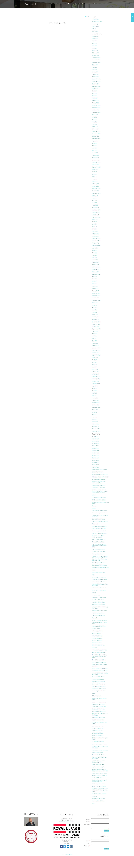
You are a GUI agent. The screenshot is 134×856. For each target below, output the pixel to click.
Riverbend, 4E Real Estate (98, 676)
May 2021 (94, 176)
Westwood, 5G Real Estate (98, 784)
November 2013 (96, 378)
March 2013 (95, 398)
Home (52, 3)
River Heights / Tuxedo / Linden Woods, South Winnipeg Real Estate (99, 656)
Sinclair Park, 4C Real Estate (98, 702)
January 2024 (95, 102)
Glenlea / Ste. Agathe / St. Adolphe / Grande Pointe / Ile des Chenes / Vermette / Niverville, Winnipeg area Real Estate (100, 558)
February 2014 (95, 371)
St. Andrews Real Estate (98, 741)
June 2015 (94, 336)
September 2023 (96, 112)
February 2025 (95, 74)
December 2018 (96, 238)
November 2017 (96, 269)
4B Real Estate (95, 457)
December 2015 (96, 321)
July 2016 (94, 305)
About (83, 3)
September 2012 (96, 407)
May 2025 (94, 67)
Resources (94, 647)
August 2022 (95, 141)
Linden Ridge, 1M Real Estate (99, 577)
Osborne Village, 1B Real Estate (99, 620)
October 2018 (95, 243)
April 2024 (94, 95)
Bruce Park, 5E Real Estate (98, 487)
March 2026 (95, 50)
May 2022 (94, 148)
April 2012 (94, 419)
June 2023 (94, 119)
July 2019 (94, 221)
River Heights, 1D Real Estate (99, 662)
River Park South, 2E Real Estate (100, 668)
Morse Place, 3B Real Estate (99, 590)
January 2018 (95, 264)
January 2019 (95, 236)
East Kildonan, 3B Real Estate (99, 531)
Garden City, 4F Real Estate (98, 551)
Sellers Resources (96, 695)
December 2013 (96, 376)
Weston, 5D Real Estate (98, 777)
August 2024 (95, 88)
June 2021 (94, 174)
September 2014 (96, 355)
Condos (94, 508)
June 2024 (94, 93)
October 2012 (95, 405)
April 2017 (94, 283)
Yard (93, 803)
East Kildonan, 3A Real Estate (99, 528)
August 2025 (95, 64)
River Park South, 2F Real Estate (100, 670)
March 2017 (95, 286)
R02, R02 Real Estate (97, 631)
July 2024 (94, 91)
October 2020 (95, 190)
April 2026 (94, 48)
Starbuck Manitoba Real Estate (99, 744)
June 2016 (94, 307)
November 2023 (96, 107)
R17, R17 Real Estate (97, 640)
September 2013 (96, 383)
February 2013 (95, 400)
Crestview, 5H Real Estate (98, 519)
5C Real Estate (95, 462)
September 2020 (96, 193)
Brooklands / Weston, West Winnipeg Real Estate (98, 482)
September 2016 (96, 300)
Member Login (102, 3)
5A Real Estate (95, 460)
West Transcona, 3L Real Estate (99, 775)
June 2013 (94, 390)
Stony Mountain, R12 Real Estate (100, 750)
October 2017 (95, 271)
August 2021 (95, 169)
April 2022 (94, 150)
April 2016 (94, 312)
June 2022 (94, 145)
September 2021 (96, 167)
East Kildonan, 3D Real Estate (99, 533)
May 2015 (94, 338)
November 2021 (96, 162)
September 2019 (96, 217)
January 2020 (95, 207)
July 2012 (94, 412)
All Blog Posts (95, 19)
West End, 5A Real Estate (98, 764)
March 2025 (95, 72)
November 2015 (96, 324)
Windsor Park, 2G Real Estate (99, 793)
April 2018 (94, 257)
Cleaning (94, 505)
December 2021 (96, 160)
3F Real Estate (95, 453)
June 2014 (94, 362)
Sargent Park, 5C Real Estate (99, 688)
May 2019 (94, 226)
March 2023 (95, 126)
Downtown (94, 523)
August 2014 (95, 357)
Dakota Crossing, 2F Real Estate (99, 521)
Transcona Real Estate (97, 752)
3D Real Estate (95, 450)
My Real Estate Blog (97, 21)
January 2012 (95, 426)
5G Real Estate (95, 467)
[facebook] (61, 846)
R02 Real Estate (96, 628)
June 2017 (94, 279)
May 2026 (94, 45)
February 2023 (95, 129)
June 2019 (94, 224)
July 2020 (94, 198)
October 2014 (95, 352)
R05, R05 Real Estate (97, 633)
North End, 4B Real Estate (98, 602)
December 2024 (96, 79)
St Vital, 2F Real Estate (97, 733)
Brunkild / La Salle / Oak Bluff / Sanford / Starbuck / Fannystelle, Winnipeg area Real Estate (100, 491)
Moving (94, 592)
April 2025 (94, 69)
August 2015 (95, 331)
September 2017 (96, 274)
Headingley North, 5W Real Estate (100, 567)
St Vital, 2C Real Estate (97, 726)
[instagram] (71, 846)
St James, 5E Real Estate (98, 720)
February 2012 (95, 424)
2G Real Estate (95, 445)
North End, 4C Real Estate (98, 604)
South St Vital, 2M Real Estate (99, 706)
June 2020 (94, 200)
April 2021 (94, 179)
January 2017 (95, 290)
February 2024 (95, 100)
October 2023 (95, 110)
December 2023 (96, 105)
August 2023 (95, 114)
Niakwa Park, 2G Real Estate (99, 597)
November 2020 (96, 188)
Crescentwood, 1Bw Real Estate (100, 513)
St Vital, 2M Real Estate (97, 735)
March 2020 (95, 205)
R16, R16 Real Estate (97, 638)
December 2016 (96, 293)
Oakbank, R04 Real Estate (98, 615)
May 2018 (94, 255)
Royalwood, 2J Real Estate (98, 684)
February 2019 (95, 233)
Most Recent (95, 36)
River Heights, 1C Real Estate (99, 659)
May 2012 (94, 417)
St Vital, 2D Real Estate (97, 728)
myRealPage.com (69, 854)
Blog (88, 3)
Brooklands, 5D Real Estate (98, 485)
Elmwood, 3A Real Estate (98, 541)
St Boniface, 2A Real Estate (98, 711)
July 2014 (94, 359)
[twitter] (65, 846)
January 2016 (95, 319)
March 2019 (95, 231)
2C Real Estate (95, 438)
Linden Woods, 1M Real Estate (99, 579)
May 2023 (94, 121)
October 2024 (95, 83)
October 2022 (95, 136)
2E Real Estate (95, 441)
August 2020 (95, 195)
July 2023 (94, 117)
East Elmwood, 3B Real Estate (99, 526)
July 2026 (94, 41)
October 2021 (95, 164)
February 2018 (95, 262)
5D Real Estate (95, 464)
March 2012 (95, 421)
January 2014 (95, 374)
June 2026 (94, 43)
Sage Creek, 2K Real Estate (98, 686)
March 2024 (95, 98)
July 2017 (94, 276)
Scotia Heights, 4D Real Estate (99, 691)
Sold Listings (95, 31)
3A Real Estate (95, 448)
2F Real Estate (95, 443)
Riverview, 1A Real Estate (98, 679)
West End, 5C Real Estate (98, 767)
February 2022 (95, 155)
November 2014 (96, 350)
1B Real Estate (95, 436)
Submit (106, 830)
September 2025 (96, 62)
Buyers (94, 495)
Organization (95, 617)
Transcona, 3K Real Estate (98, 754)
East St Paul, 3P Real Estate (98, 539)
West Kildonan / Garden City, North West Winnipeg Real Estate (100, 770)
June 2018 (94, 252)
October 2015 (95, 326)
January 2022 (95, 157)
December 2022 (96, 131)
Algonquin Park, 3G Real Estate (99, 469)
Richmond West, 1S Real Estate (99, 650)
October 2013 (95, 381)
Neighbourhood (96, 595)
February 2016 (95, 317)
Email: (87, 822)
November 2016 (96, 295)
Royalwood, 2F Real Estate (98, 681)
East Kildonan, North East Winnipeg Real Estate (98, 536)
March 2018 (95, 259)
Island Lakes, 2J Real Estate (98, 572)
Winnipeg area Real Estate (98, 798)
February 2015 (95, 345)
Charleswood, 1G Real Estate (99, 499)
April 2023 (94, 124)
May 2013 (94, 393)
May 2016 (94, 309)
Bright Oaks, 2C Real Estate (98, 479)
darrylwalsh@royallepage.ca (66, 821)
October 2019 (95, 214)
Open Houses (95, 26)
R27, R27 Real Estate (97, 643)
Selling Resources (96, 28)
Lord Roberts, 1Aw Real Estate (99, 581)
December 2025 (96, 57)
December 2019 (96, 210)
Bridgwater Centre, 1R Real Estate (100, 476)
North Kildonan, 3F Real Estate (99, 610)
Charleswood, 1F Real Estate (99, 497)
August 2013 (95, 386)
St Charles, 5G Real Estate (98, 717)
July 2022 (94, 143)
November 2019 (96, 212)
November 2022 (96, 133)
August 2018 (95, 248)
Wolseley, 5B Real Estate (98, 800)
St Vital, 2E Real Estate (97, 730)
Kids (93, 574)
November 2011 (96, 431)
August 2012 (95, 409)
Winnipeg (94, 796)
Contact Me (94, 3)
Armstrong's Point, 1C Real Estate (100, 474)
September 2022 (96, 138)
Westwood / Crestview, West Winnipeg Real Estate (99, 781)
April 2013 (94, 395)
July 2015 (94, 333)
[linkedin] (68, 846)
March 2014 (95, 369)
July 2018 (94, 250)
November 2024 (96, 81)
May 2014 (94, 364)
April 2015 (94, 340)
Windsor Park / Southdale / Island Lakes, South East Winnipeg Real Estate (100, 790)
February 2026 (95, 52)
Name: (87, 819)
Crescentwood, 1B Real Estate (99, 510)
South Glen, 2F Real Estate (98, 704)
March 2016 (95, 314)
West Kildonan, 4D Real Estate (99, 773)
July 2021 (94, 171)
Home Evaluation (76, 3)
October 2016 (95, 298)
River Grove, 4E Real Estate (98, 652)
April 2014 (94, 367)
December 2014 (96, 348)
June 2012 (94, 414)
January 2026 (95, 55)
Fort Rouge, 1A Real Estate (98, 549)
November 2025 (96, 60)
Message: (86, 824)
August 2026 (95, 38)
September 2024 (96, 86)
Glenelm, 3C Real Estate (98, 554)
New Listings (95, 24)
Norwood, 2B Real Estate (98, 613)
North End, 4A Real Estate (98, 599)
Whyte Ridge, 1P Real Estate (99, 786)
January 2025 (95, 76)
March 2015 (95, 343)
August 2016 (95, 302)
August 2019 (95, 219)
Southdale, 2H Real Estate (98, 709)
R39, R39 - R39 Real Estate (98, 645)
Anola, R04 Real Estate (97, 472)
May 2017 (94, 281)
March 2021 (95, 181)
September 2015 (96, 328)
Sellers (93, 693)
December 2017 (96, 267)
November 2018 (96, 240)
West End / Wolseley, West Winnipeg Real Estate (98, 761)
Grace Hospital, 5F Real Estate (99, 562)
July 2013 (94, 388)
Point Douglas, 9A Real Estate (99, 626)
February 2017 (95, 288)
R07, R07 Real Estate (97, 635)
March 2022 (95, 152)
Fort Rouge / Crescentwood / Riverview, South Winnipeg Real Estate (99, 546)
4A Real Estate (95, 455)
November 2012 (96, 402)
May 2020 (94, 202)
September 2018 (96, 245)
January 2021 (95, 186)
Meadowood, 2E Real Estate (99, 588)
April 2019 (94, 229)
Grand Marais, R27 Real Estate (99, 565)
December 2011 (96, 428)
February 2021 (95, 183)
